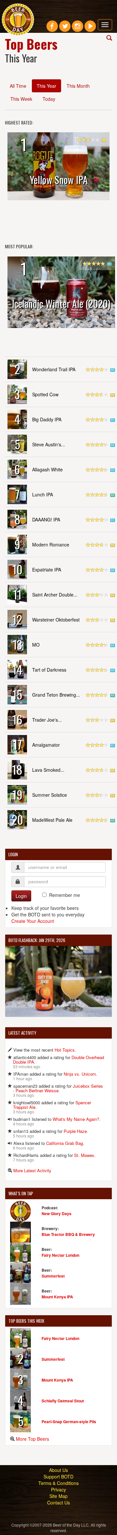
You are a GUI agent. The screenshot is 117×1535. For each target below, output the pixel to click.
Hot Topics (65, 1050)
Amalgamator (46, 744)
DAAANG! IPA (46, 519)
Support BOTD (58, 1476)
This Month (78, 86)
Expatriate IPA (46, 569)
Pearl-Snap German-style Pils (69, 1421)
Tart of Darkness (49, 669)
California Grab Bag (64, 1143)
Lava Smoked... (48, 770)
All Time (18, 86)
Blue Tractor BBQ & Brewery (68, 1234)
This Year (46, 86)
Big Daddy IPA (46, 419)
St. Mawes (84, 1155)
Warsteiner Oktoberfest (56, 619)
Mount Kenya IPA (57, 1297)
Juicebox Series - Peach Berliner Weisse (58, 1088)
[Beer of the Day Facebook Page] (52, 28)
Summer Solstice (49, 795)
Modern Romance (50, 544)
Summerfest (53, 1276)
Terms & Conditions (58, 1483)
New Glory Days (57, 1213)
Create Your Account (32, 921)
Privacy (58, 1489)
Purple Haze (75, 1131)
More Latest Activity (32, 1170)
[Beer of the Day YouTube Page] (90, 28)
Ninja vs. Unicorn (80, 1074)
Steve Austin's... (48, 444)
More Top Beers (32, 1439)
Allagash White (47, 469)
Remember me (64, 895)
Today (49, 99)
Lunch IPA (42, 494)
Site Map (58, 1496)
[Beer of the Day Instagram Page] (77, 28)
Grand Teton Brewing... (56, 694)
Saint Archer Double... (54, 594)
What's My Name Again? (76, 1119)
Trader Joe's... (47, 719)
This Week (21, 99)
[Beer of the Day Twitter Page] (65, 28)
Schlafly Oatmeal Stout (63, 1401)
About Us (58, 1470)
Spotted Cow (45, 394)
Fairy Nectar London (60, 1255)
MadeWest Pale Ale (52, 820)
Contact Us (58, 1502)
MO (36, 644)
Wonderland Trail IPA (53, 369)
